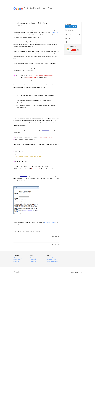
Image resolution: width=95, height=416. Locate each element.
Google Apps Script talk (49, 222)
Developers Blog (50, 257)
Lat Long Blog (33, 261)
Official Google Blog (17, 257)
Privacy (76, 272)
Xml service (33, 85)
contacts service (45, 130)
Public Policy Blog (17, 259)
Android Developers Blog (52, 261)
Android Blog (33, 257)
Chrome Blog (33, 259)
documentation (23, 176)
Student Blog (16, 261)
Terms (80, 272)
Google (72, 272)
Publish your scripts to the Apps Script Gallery (30, 23)
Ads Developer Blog (51, 259)
